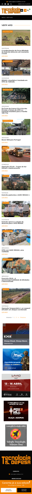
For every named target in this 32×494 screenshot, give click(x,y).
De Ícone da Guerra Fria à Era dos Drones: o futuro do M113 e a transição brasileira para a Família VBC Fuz (14, 111)
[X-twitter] (11, 4)
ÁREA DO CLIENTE (24, 4)
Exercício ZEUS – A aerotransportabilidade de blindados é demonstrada (15, 280)
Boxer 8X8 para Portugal (11, 140)
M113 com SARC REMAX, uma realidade (13, 251)
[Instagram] (2, 4)
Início (3, 17)
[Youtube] (8, 4)
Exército (6, 147)
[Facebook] (5, 4)
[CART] (25, 10)
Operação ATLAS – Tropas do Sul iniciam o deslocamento (14, 167)
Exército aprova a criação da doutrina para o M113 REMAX (12, 222)
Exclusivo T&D (7, 31)
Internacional (8, 121)
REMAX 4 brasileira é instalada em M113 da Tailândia (14, 81)
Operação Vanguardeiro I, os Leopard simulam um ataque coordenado (16, 309)
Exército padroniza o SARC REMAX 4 (15, 195)
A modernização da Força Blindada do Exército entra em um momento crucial (15, 52)
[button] (21, 10)
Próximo (23, 317)
